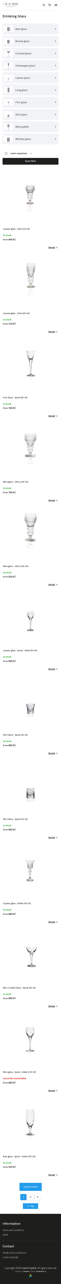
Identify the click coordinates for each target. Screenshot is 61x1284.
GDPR (5, 1235)
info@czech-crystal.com (14, 1253)
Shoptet (26, 1271)
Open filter (30, 161)
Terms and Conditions (13, 1230)
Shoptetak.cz (41, 1271)
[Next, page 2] (30, 1197)
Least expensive (19, 153)
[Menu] (56, 5)
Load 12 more (30, 1187)
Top (32, 1206)
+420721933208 (10, 1257)
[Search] (43, 5)
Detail (51, 247)
